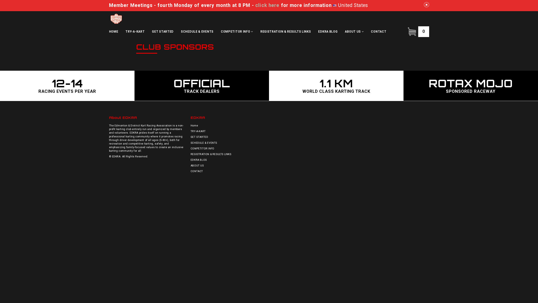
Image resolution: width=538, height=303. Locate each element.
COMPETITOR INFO (236, 31)
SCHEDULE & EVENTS (197, 31)
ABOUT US (353, 31)
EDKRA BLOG (328, 31)
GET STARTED (163, 31)
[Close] (426, 4)
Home (113, 31)
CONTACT (378, 31)
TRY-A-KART (135, 31)
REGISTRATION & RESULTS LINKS (285, 31)
